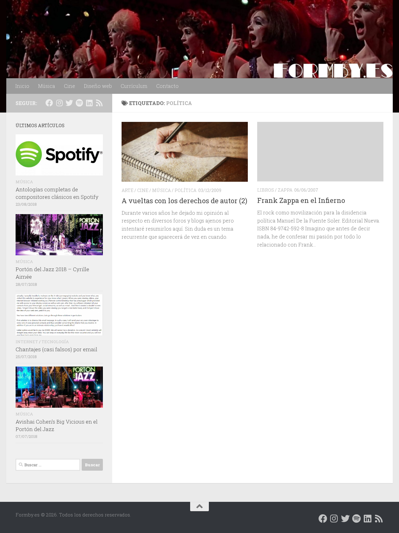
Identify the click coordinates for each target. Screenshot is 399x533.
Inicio (22, 86)
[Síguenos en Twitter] (69, 103)
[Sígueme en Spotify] (79, 103)
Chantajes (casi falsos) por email (56, 349)
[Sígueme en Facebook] (49, 103)
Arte (127, 190)
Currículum (134, 86)
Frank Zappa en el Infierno (301, 200)
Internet (27, 341)
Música (46, 86)
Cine (69, 86)
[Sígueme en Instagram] (59, 103)
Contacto (167, 86)
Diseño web (98, 86)
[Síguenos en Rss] (99, 103)
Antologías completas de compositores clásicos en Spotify (57, 193)
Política (185, 190)
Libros (265, 190)
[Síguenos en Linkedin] (89, 103)
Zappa (285, 190)
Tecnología (55, 341)
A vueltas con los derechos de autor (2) (184, 200)
